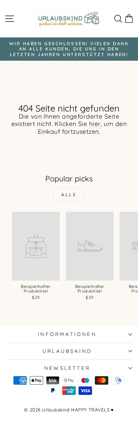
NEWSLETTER (67, 368)
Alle (69, 194)
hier (95, 123)
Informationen (67, 334)
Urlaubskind (67, 351)
